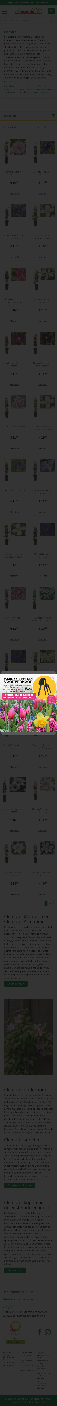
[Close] (53, 678)
